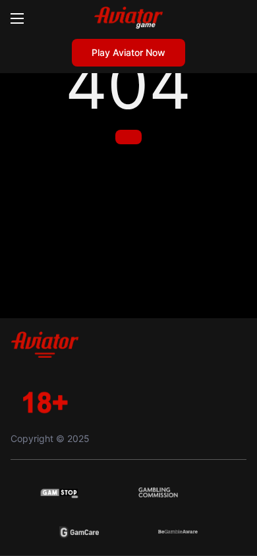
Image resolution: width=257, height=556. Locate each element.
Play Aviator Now (128, 52)
